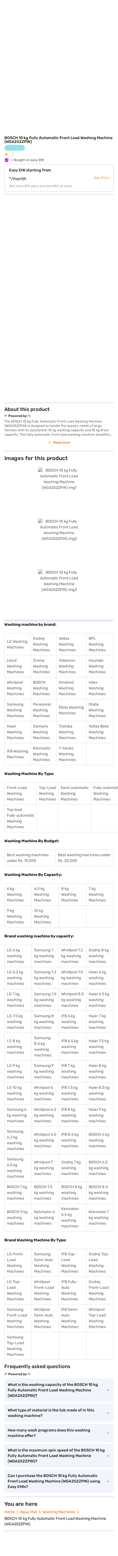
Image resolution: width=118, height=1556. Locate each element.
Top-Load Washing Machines (47, 793)
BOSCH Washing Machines (41, 688)
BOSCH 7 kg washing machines (17, 1193)
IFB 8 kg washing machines (69, 1115)
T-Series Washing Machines (67, 754)
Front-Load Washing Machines (17, 793)
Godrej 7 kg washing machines (71, 1168)
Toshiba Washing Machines (67, 732)
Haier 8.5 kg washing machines (99, 1093)
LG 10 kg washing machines (15, 1093)
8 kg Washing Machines (69, 894)
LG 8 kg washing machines (15, 1047)
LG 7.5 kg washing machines (15, 1022)
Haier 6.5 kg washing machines (99, 1000)
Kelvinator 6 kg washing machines (44, 1218)
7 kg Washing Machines (97, 894)
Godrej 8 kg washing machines (99, 956)
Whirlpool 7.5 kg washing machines (72, 978)
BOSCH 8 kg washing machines (71, 1193)
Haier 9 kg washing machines (97, 1115)
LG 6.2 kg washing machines (15, 978)
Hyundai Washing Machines (97, 666)
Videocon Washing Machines (67, 666)
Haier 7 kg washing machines (97, 1022)
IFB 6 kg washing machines (69, 1022)
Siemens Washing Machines (41, 732)
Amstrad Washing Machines (67, 688)
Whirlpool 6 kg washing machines (44, 1093)
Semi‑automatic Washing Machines (75, 793)
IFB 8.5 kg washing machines (69, 1140)
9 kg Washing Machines (15, 916)
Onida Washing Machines (97, 710)
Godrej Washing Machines (41, 644)
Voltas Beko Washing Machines (99, 732)
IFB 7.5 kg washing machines (69, 1093)
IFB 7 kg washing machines (69, 1071)
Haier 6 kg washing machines (97, 978)
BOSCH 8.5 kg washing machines (98, 1193)
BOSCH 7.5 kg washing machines (44, 1193)
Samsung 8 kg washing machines (44, 1022)
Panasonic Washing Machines (42, 710)
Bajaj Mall (28, 1512)
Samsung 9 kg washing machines (44, 1071)
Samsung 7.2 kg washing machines (45, 978)
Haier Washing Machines (15, 732)
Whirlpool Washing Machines (15, 688)
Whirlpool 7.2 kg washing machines (72, 956)
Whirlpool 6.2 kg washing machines (45, 1115)
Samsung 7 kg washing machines (44, 956)
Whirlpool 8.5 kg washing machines (72, 1000)
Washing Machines (59, 1512)
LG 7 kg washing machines (15, 1000)
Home (9, 1512)
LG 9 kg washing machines (15, 1071)
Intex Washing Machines (97, 688)
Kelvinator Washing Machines (41, 754)
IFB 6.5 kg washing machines (69, 1047)
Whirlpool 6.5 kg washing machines (45, 1140)
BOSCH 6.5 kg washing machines (98, 1168)
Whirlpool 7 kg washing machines (44, 1168)
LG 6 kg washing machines (15, 956)
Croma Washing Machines (41, 666)
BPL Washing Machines (97, 644)
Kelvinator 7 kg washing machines (99, 1218)
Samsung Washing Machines (15, 710)
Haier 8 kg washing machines (97, 1071)
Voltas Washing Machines (67, 644)
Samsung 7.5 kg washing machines (45, 1000)
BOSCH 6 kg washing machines (99, 1140)
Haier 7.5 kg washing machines (99, 1047)
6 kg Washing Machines (15, 894)
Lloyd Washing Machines (15, 666)
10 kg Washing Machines (42, 916)
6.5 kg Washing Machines (42, 894)
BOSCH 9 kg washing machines (17, 1218)
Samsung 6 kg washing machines (17, 1115)
